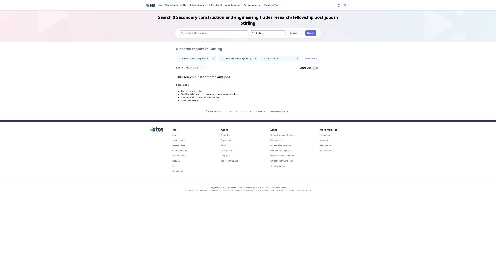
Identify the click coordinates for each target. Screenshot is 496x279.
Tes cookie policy (254, 42)
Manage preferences (219, 49)
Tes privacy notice (269, 42)
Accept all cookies (278, 49)
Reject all (258, 49)
